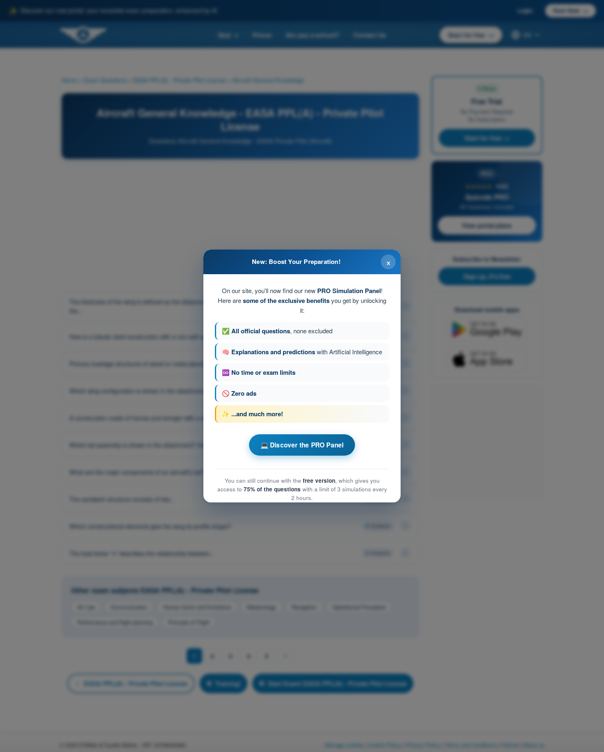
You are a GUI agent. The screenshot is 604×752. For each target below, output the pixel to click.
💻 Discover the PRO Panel (302, 444)
